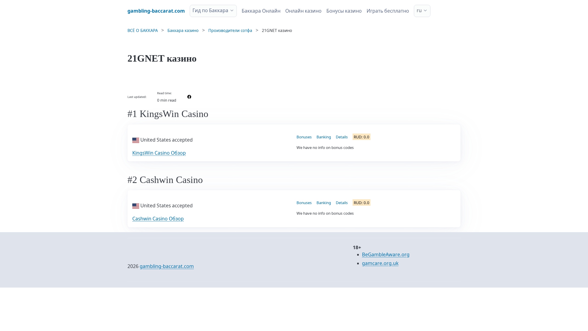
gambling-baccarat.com (167, 266)
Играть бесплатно (388, 11)
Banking (324, 137)
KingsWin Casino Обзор (159, 153)
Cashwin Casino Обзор (158, 218)
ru (419, 10)
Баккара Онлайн (261, 11)
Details (342, 137)
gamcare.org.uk (380, 263)
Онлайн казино (303, 11)
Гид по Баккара (210, 10)
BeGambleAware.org (386, 254)
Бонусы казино (344, 11)
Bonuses (304, 137)
